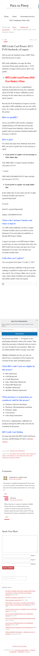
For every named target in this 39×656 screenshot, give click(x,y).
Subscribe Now (19, 334)
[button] (19, 321)
